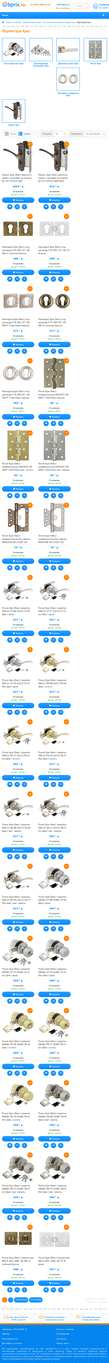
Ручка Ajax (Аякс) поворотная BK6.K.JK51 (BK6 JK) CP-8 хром (54, 1261)
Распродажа (62, 1334)
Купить (19, 200)
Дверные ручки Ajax (68, 63)
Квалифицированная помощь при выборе (91, 1318)
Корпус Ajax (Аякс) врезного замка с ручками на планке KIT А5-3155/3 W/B (17, 178)
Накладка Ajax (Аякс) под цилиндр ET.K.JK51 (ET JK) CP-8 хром (54, 250)
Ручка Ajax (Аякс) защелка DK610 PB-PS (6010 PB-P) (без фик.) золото (52, 755)
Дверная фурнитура (32, 22)
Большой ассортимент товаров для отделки (55, 1318)
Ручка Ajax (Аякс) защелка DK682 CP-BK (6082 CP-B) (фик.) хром (52, 900)
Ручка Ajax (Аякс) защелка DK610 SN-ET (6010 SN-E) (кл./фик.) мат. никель (52, 827)
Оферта (6, 1334)
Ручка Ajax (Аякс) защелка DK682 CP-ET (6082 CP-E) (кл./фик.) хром (16, 972)
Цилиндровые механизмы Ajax (41, 64)
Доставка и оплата (12, 1343)
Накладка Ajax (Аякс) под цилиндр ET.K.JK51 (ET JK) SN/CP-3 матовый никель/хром (16, 324)
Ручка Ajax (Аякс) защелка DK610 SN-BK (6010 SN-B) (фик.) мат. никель (16, 827)
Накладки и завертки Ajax (68, 94)
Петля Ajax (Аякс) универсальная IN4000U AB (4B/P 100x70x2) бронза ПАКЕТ (53, 396)
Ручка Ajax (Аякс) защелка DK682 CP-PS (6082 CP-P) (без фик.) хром (52, 972)
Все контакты (63, 8)
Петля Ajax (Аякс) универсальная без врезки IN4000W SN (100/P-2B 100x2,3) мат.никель (52, 541)
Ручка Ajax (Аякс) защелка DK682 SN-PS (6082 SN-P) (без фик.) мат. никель (52, 1189)
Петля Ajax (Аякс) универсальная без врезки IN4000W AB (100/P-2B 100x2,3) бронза (16, 541)
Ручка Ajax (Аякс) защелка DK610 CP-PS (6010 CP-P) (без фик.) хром (16, 683)
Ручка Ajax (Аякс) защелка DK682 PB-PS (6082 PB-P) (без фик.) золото (16, 1116)
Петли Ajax (95, 63)
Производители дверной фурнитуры (59, 22)
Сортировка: (76, 134)
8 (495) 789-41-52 (40, 5)
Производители (10, 1339)
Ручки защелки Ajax (14, 63)
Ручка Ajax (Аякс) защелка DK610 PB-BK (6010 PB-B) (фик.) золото (52, 683)
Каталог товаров (65, 1329)
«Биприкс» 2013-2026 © (14, 1329)
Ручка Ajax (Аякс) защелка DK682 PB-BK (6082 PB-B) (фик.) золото (16, 1044)
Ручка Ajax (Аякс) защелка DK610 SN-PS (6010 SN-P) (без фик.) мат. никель (16, 900)
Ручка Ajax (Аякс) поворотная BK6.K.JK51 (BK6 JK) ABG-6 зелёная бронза (17, 1261)
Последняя (36, 1300)
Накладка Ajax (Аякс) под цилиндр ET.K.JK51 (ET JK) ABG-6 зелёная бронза (16, 250)
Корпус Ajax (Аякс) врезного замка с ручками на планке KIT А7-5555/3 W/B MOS (53, 178)
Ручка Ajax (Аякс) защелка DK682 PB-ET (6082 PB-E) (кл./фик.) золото (52, 1044)
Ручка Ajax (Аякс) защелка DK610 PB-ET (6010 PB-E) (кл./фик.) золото (16, 755)
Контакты (61, 1339)
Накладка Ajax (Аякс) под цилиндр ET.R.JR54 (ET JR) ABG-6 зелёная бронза (52, 322)
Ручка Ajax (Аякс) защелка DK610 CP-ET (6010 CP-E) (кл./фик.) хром (52, 611)
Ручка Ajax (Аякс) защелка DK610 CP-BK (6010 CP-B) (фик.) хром (16, 611)
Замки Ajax (13, 125)
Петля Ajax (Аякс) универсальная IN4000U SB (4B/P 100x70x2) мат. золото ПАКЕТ (17, 469)
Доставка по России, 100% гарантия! (19, 1318)
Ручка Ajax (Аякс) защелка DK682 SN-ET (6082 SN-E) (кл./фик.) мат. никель (16, 1189)
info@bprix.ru (63, 5)
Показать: (47, 134)
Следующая (21, 1300)
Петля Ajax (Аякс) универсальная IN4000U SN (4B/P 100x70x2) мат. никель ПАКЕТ (54, 469)
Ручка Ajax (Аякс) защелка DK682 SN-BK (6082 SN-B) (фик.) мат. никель (52, 1116)
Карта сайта (62, 1343)
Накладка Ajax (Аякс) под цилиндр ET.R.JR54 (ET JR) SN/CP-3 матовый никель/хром (16, 396)
